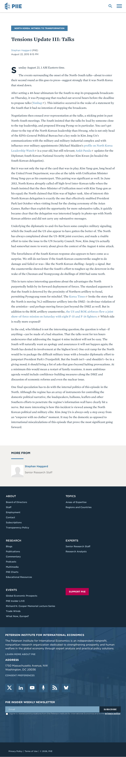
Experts (72, 540)
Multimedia (12, 567)
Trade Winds (13, 611)
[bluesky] (66, 688)
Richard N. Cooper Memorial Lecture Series (30, 606)
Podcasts (11, 561)
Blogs (9, 546)
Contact (10, 517)
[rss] (55, 688)
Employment (13, 512)
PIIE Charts (12, 572)
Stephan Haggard (21, 50)
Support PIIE (77, 591)
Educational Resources (19, 577)
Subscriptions (14, 522)
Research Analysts (76, 551)
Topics (71, 496)
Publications (13, 551)
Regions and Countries (79, 507)
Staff (8, 507)
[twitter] (9, 688)
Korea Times (77, 296)
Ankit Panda (83, 150)
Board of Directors (16, 502)
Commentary (13, 556)
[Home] (14, 6)
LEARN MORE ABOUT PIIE (20, 654)
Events (11, 589)
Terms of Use (31, 751)
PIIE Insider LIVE (15, 601)
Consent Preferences (20, 675)
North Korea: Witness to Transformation (39, 28)
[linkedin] (21, 688)
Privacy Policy (15, 751)
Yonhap (37, 103)
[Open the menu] (119, 6)
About (11, 496)
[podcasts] (43, 688)
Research (13, 540)
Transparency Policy (17, 527)
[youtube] (32, 688)
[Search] (110, 6)
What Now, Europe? (17, 616)
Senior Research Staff (78, 546)
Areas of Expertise (76, 502)
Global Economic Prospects (21, 595)
